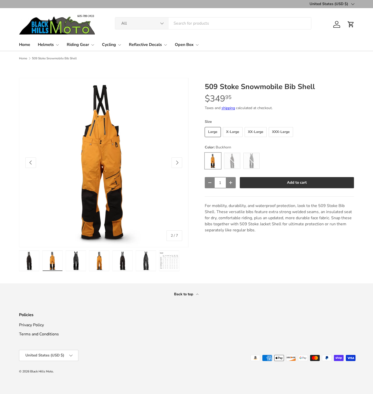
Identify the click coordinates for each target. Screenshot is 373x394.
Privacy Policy (31, 325)
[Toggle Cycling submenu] (119, 45)
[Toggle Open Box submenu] (197, 45)
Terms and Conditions (39, 334)
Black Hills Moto (41, 371)
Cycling (109, 44)
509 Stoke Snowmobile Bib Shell (54, 58)
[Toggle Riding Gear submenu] (93, 45)
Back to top (184, 294)
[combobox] (213, 23)
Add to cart (297, 182)
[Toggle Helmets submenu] (57, 45)
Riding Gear (78, 44)
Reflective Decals (145, 44)
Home (24, 44)
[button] (351, 24)
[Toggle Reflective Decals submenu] (165, 45)
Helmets (46, 44)
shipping (228, 108)
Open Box (184, 44)
